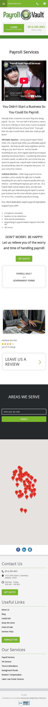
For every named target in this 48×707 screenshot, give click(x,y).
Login (14, 28)
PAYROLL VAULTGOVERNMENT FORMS (24, 277)
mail (44, 3)
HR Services (6, 662)
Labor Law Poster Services (13, 679)
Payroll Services (8, 657)
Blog (4, 614)
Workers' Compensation (12, 675)
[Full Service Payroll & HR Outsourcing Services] (24, 15)
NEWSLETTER (10, 639)
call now (37, 3)
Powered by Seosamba (24, 698)
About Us (5, 610)
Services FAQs (7, 631)
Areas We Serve (8, 623)
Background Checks (10, 670)
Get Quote (24, 258)
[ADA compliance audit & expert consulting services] (24, 703)
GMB (30, 550)
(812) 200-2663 (36, 26)
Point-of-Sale (7, 627)
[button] (3, 344)
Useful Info (6, 618)
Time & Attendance (10, 666)
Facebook (18, 550)
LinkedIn (24, 550)
